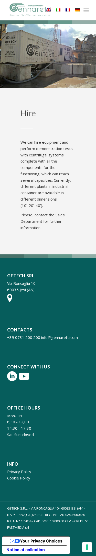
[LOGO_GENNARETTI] (39, 10)
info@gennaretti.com (59, 337)
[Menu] (86, 10)
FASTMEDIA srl (18, 527)
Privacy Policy (19, 471)
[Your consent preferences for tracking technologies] (87, 547)
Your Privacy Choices (41, 540)
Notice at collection (25, 549)
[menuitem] (86, 10)
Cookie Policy (18, 477)
